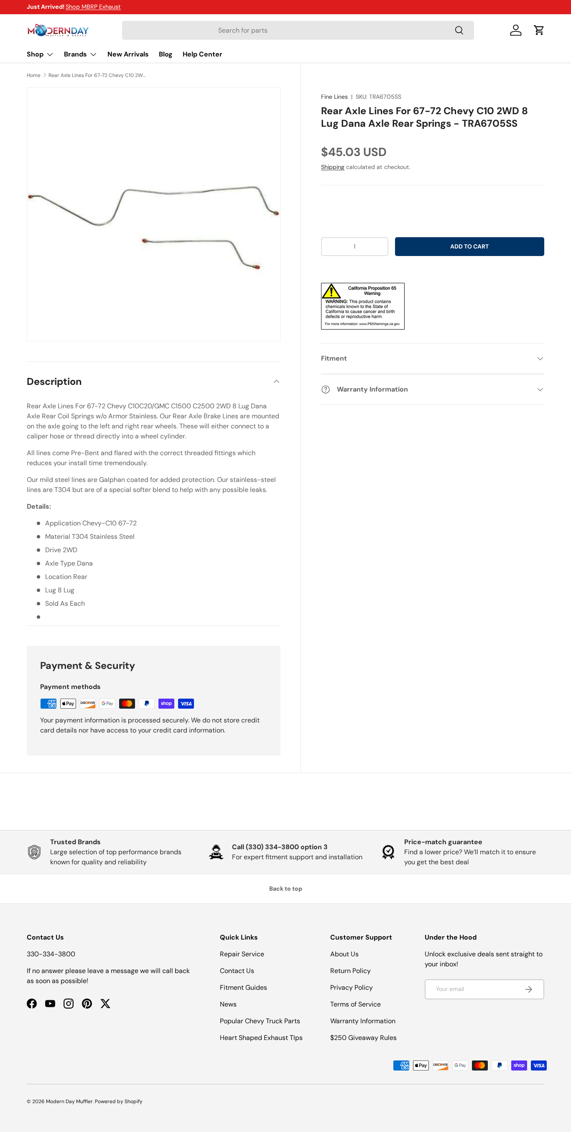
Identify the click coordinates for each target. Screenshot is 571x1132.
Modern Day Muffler (69, 1101)
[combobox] (298, 30)
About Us (344, 954)
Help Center (202, 54)
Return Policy (350, 970)
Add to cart (469, 246)
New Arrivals (128, 54)
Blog (166, 54)
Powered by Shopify (119, 1101)
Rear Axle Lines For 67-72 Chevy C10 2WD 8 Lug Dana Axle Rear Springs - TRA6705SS (98, 75)
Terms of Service (355, 1004)
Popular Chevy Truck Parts (260, 1021)
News (228, 1004)
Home (34, 75)
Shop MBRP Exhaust (93, 6)
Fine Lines (334, 96)
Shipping (332, 167)
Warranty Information (362, 1021)
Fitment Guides (243, 987)
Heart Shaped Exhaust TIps (261, 1037)
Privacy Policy (351, 987)
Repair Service (242, 954)
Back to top (285, 888)
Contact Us (237, 970)
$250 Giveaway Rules (363, 1037)
